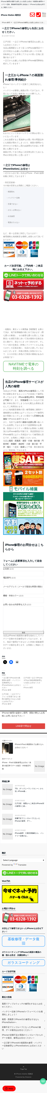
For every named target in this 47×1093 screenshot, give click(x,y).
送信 (23, 632)
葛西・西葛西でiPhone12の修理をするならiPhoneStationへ (20, 1020)
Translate (22, 865)
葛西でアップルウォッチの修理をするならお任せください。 (22, 1005)
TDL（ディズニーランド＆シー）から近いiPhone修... (29, 789)
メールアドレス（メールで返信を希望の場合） (23, 586)
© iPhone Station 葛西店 (23, 1074)
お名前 (8, 569)
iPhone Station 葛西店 (11, 15)
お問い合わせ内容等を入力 (17, 604)
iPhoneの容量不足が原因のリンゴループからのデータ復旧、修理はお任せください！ (22, 1036)
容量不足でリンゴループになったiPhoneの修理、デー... (27, 819)
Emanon (28, 1077)
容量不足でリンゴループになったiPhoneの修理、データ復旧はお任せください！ (21, 1028)
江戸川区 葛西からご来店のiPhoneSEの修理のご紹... (29, 804)
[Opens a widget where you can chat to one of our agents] (9, 1089)
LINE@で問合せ (23, 726)
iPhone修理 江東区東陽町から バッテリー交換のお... (29, 834)
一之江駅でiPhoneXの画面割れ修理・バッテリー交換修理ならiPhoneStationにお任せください (11, 683)
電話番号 (9, 578)
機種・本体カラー (13, 595)
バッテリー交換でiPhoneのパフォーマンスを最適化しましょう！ (22, 1013)
